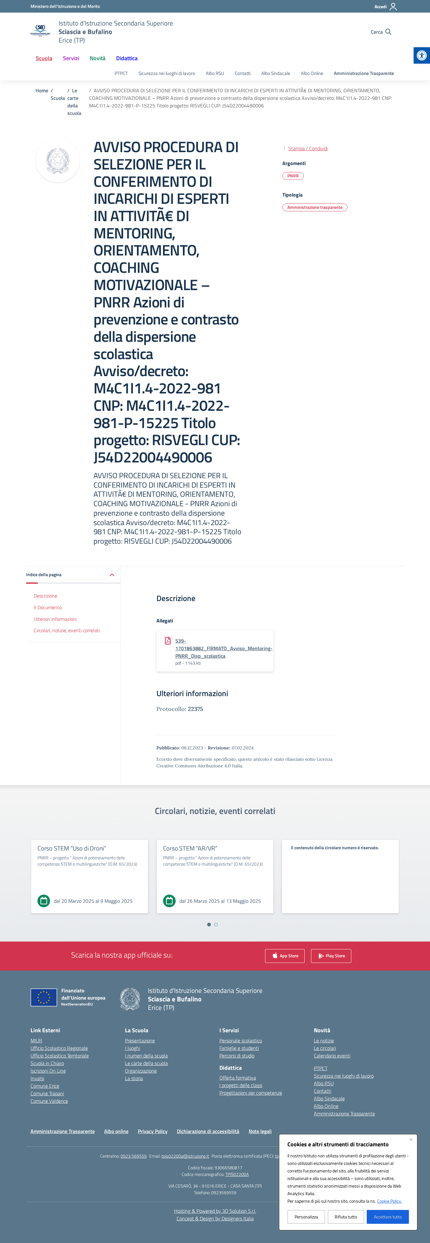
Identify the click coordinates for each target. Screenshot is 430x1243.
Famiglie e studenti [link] (239, 1048)
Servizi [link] (71, 58)
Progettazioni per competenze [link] (250, 1093)
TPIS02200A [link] (237, 1174)
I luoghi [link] (132, 1048)
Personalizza (306, 1216)
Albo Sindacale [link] (275, 73)
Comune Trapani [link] (47, 1093)
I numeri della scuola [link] (146, 1055)
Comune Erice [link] (45, 1086)
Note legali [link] (260, 1131)
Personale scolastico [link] (240, 1040)
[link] (422, 55)
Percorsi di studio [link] (236, 1055)
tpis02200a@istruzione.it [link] (185, 1156)
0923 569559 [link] (134, 1156)
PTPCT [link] (121, 73)
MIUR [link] (36, 1040)
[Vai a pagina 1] (209, 924)
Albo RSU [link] (215, 73)
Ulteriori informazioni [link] (55, 618)
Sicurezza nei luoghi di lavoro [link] (167, 73)
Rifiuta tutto (346, 1216)
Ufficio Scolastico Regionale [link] (59, 1048)
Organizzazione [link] (141, 1070)
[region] (348, 1182)
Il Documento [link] (48, 607)
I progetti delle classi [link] (240, 1085)
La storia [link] (134, 1078)
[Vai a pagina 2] (216, 924)
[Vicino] (411, 1139)
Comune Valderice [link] (49, 1101)
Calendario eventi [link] (332, 1055)
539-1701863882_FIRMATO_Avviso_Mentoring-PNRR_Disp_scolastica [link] (224, 648)
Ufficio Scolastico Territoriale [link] (60, 1055)
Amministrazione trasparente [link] (314, 207)
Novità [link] (97, 58)
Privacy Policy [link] (152, 1131)
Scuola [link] (44, 58)
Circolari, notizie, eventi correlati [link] (67, 630)
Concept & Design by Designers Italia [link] (215, 1218)
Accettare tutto (388, 1216)
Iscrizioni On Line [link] (48, 1070)
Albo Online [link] (312, 73)
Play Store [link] (335, 955)
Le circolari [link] (325, 1048)
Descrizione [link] (45, 595)
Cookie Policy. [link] (389, 1201)
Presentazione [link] (140, 1040)
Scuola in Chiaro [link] (47, 1063)
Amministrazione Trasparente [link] (364, 73)
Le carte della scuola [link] (146, 1063)
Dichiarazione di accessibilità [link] (208, 1131)
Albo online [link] (116, 1131)
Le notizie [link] (324, 1040)
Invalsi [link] (37, 1078)
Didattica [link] (127, 58)
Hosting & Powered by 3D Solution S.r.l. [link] (215, 1211)
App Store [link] (288, 955)
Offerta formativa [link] (237, 1077)
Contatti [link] (243, 73)
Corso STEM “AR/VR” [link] (190, 848)
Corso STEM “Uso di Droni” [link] (71, 848)
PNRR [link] (293, 175)
